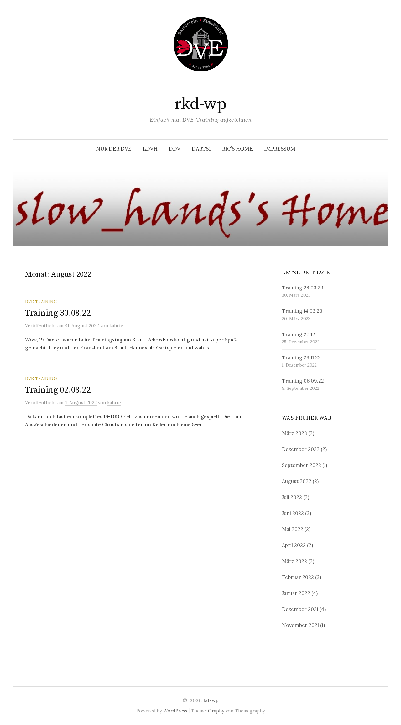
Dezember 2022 (301, 449)
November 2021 (300, 625)
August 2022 (296, 481)
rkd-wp (200, 104)
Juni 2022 (293, 513)
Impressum (279, 148)
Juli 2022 (292, 497)
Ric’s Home (237, 148)
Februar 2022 (298, 577)
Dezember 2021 (300, 609)
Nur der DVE (114, 148)
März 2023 (294, 433)
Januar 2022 (296, 593)
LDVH (150, 148)
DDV (174, 148)
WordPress (175, 711)
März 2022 (294, 561)
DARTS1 (201, 148)
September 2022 (301, 465)
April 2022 (294, 545)
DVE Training (41, 301)
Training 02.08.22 (58, 389)
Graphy (216, 711)
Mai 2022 (292, 529)
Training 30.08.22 (58, 313)
